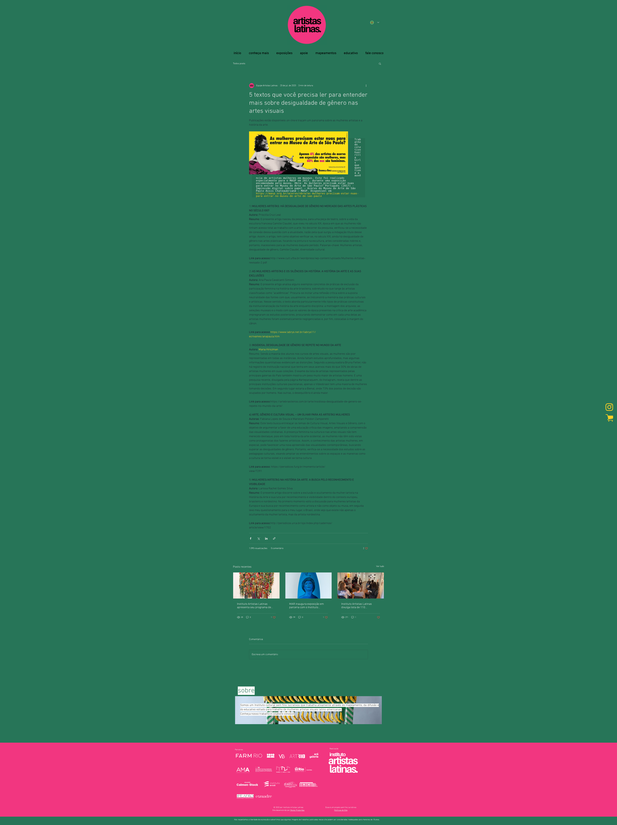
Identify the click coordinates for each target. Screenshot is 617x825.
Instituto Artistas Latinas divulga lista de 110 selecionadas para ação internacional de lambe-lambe (359, 605)
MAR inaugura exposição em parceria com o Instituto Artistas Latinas (306, 605)
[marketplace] (609, 417)
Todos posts (239, 63)
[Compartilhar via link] (274, 538)
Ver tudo (380, 566)
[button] (379, 63)
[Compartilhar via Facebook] (250, 538)
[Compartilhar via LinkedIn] (266, 538)
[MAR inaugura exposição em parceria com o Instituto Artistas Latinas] (308, 585)
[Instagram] (609, 407)
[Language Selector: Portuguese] (374, 22)
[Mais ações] (366, 86)
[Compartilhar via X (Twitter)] (258, 538)
